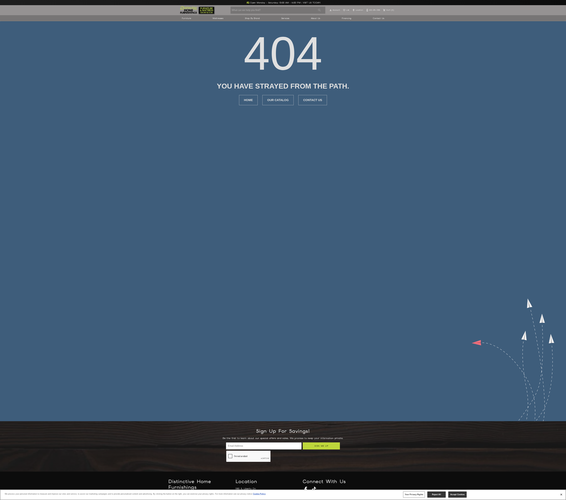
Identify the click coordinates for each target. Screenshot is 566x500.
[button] (330, 10)
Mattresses (218, 18)
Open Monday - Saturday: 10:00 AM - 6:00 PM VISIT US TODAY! (285, 2)
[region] (283, 495)
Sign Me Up (321, 446)
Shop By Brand (252, 18)
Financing (346, 18)
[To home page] (197, 10)
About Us (315, 18)
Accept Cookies (457, 494)
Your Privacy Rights (414, 494)
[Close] (561, 494)
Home (248, 100)
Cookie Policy (259, 494)
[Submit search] (319, 10)
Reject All (436, 494)
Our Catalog (278, 100)
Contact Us (378, 18)
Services (285, 18)
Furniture (186, 18)
